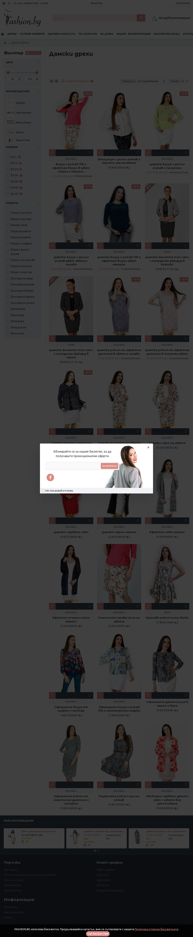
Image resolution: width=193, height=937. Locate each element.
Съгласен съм (97, 933)
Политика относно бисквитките (156, 929)
